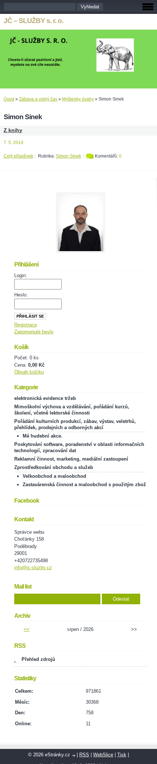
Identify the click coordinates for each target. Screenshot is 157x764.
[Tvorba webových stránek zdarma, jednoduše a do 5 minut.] (74, 755)
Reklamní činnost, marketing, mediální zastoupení (71, 459)
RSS (84, 754)
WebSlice (103, 754)
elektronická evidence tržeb (45, 398)
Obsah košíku (29, 372)
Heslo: (21, 295)
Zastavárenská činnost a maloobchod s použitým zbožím (87, 484)
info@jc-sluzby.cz (33, 567)
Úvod (9, 99)
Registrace (25, 325)
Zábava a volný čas (38, 99)
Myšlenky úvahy (78, 99)
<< (27, 629)
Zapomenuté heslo (33, 331)
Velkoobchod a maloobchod (54, 476)
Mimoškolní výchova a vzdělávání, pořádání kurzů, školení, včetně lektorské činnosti (71, 410)
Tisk (121, 754)
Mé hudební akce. (42, 436)
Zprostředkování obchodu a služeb (53, 467)
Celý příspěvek (18, 156)
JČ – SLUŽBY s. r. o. (33, 20)
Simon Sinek (68, 156)
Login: (20, 275)
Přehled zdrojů (38, 659)
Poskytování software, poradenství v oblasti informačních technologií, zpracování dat (79, 447)
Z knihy (13, 130)
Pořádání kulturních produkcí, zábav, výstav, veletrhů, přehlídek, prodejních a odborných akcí (75, 424)
